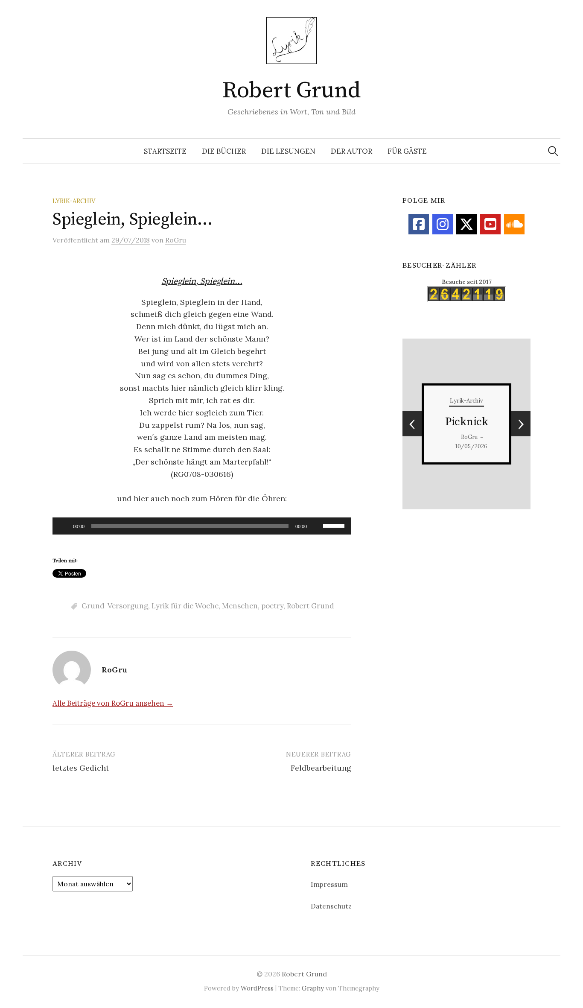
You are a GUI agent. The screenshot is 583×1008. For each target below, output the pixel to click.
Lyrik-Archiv (74, 201)
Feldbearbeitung (321, 768)
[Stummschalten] (316, 526)
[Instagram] (442, 224)
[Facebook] (418, 224)
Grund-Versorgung (115, 606)
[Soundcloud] (514, 224)
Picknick (466, 422)
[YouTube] (490, 224)
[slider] (335, 525)
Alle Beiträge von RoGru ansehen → (112, 703)
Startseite (165, 151)
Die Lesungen (288, 151)
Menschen (240, 606)
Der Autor (351, 151)
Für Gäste (407, 151)
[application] (201, 526)
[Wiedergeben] (63, 526)
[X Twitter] (466, 224)
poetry (272, 606)
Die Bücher (224, 151)
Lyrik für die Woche (185, 606)
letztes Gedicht (80, 768)
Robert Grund (291, 90)
